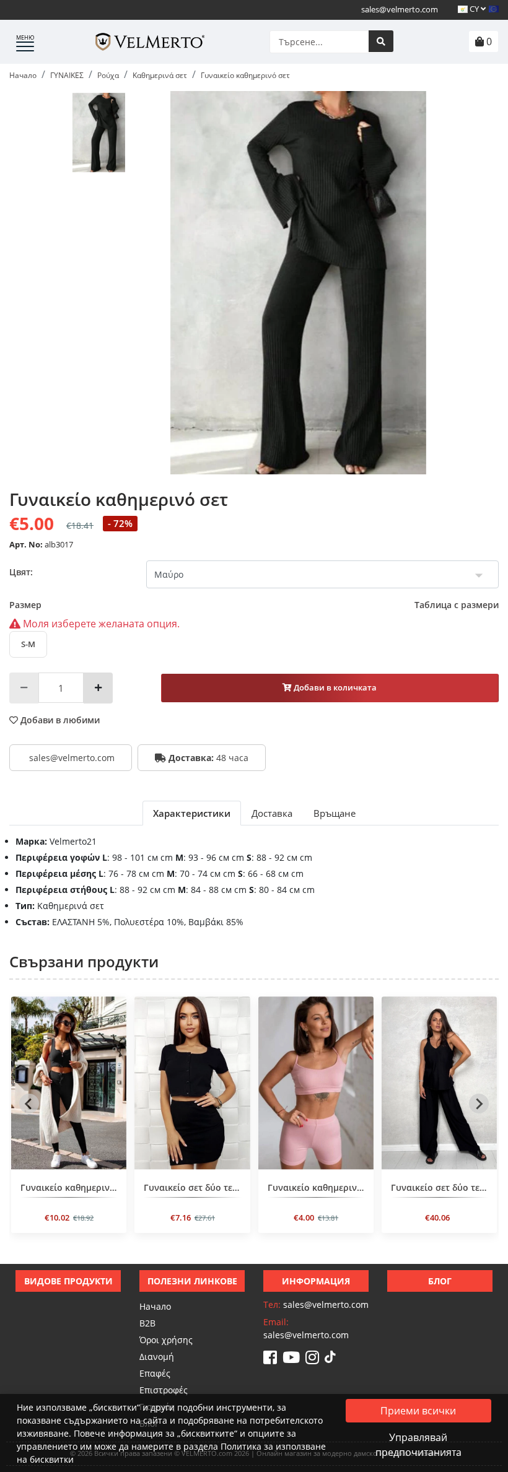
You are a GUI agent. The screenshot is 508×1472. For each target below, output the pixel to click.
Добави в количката (334, 687)
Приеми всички (418, 1411)
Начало (155, 1306)
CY (474, 8)
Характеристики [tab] (191, 813)
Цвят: (21, 572)
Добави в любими (59, 720)
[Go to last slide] (29, 1103)
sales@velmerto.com (399, 9)
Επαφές (154, 1373)
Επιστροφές (163, 1390)
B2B (147, 1323)
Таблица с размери (456, 605)
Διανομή (156, 1356)
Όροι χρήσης (166, 1340)
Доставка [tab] (272, 813)
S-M (28, 644)
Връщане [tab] (334, 813)
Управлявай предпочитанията (418, 1445)
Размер (254, 605)
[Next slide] (479, 1103)
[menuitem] (99, 132)
